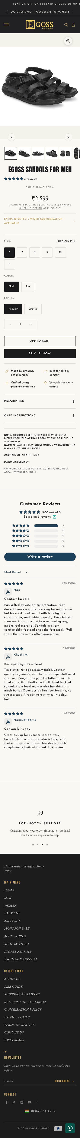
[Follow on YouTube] (29, 1102)
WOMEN (10, 905)
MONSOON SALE (17, 928)
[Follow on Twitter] (14, 1102)
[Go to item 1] (10, 153)
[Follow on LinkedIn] (37, 1102)
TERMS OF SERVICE (19, 1024)
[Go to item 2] (24, 153)
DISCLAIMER (14, 1040)
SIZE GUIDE (13, 986)
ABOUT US (12, 979)
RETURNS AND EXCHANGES (25, 1002)
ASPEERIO (12, 921)
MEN (8, 898)
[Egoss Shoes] (39, 24)
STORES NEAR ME (18, 951)
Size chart (65, 241)
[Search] (66, 24)
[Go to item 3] (38, 153)
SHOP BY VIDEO (16, 944)
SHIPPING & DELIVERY (22, 994)
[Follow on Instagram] (22, 1102)
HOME (9, 890)
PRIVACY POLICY (17, 1017)
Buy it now (40, 353)
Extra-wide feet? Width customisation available (33, 221)
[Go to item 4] (51, 153)
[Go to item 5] (65, 153)
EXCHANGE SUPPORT (20, 959)
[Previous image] (11, 137)
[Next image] (68, 137)
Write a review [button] (40, 557)
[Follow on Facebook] (6, 1102)
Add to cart (40, 341)
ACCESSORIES (15, 936)
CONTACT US (14, 1032)
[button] (14, 179)
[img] (13, 584)
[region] (40, 824)
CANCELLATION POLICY (22, 1009)
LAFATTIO (11, 913)
